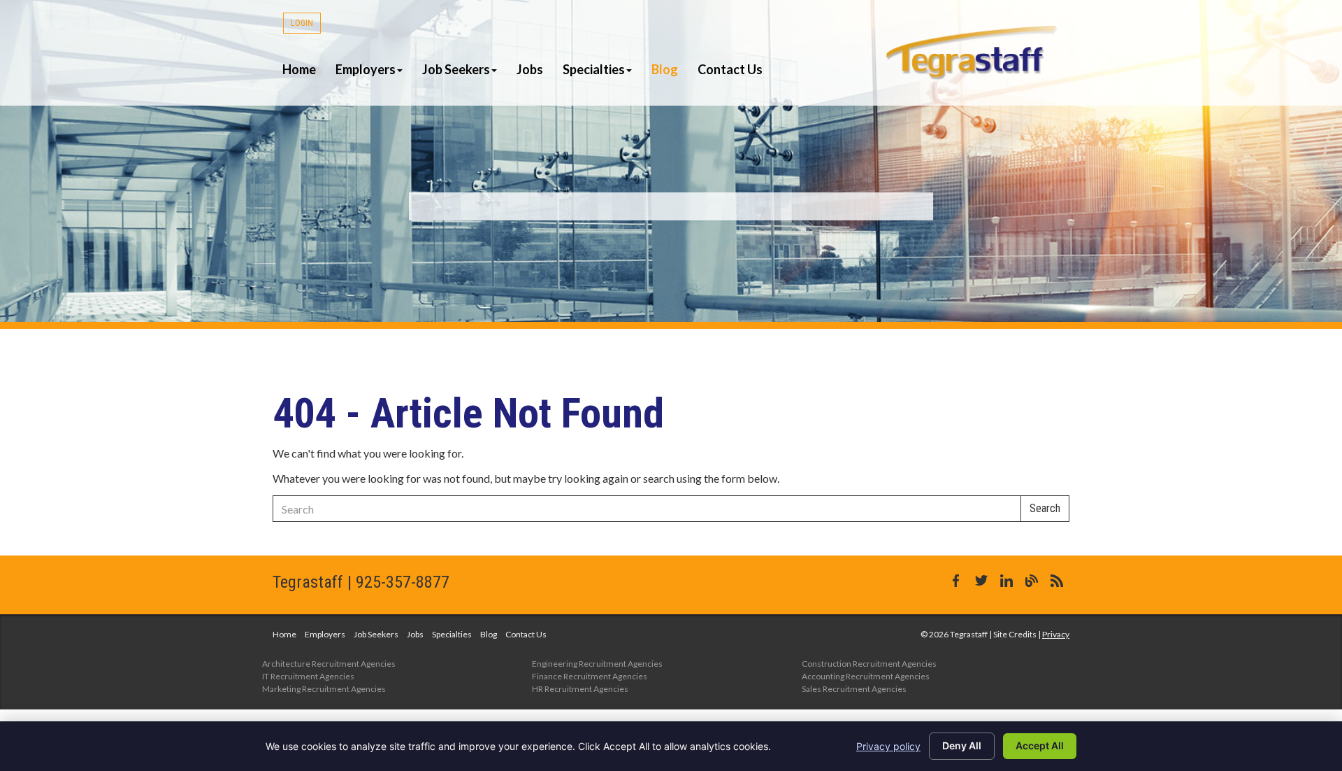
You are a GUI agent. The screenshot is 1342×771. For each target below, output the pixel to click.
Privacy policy (888, 746)
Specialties (594, 69)
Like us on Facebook (956, 581)
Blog (664, 69)
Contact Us (730, 69)
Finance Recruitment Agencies (589, 676)
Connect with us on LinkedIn (1006, 581)
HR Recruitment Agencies (580, 689)
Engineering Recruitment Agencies (597, 663)
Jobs (530, 69)
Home (299, 69)
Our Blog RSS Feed (1057, 581)
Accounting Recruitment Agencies (866, 676)
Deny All (961, 745)
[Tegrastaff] (973, 52)
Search (1045, 508)
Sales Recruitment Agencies (854, 689)
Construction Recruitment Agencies (869, 663)
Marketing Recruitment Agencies (324, 689)
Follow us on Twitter (981, 581)
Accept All (1040, 745)
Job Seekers (456, 69)
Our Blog (1031, 581)
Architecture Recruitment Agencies (329, 663)
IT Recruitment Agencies (308, 676)
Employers (366, 69)
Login (302, 23)
